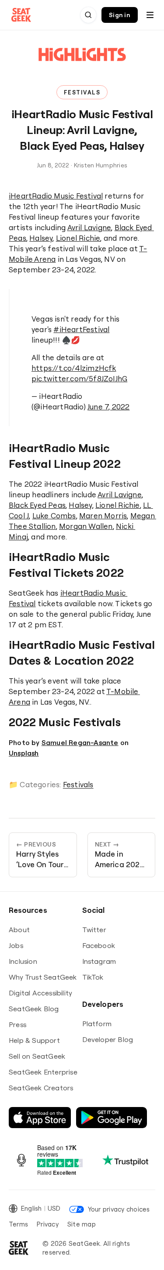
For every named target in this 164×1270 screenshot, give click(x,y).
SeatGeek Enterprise (43, 1071)
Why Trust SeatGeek (43, 977)
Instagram (99, 961)
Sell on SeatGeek (37, 1056)
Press (17, 1024)
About (19, 929)
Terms (18, 1224)
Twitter (94, 929)
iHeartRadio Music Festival (56, 195)
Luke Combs (54, 515)
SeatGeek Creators (41, 1087)
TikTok (93, 977)
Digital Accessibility (40, 992)
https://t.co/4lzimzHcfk (73, 368)
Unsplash (24, 753)
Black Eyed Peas (37, 505)
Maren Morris (103, 515)
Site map (81, 1224)
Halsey (40, 237)
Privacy (48, 1224)
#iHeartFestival (81, 329)
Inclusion (23, 961)
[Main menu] (150, 15)
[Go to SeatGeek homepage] (21, 15)
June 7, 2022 (108, 406)
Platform (97, 1023)
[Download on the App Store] (40, 1117)
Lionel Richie (78, 237)
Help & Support (34, 1040)
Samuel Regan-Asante (80, 742)
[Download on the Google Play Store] (111, 1117)
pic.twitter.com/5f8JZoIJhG (79, 378)
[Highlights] (82, 62)
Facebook (98, 945)
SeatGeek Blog (34, 1008)
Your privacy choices (119, 1209)
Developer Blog (107, 1039)
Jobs (16, 945)
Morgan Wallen (86, 526)
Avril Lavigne (89, 227)
